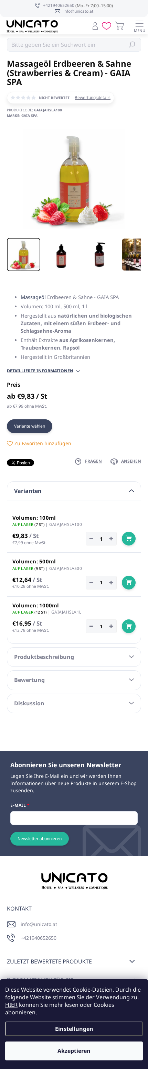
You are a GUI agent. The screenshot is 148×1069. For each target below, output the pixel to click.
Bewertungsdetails (92, 97)
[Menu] (139, 25)
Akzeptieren (74, 1051)
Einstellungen (74, 1029)
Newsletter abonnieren (40, 838)
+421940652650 (38, 938)
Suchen (132, 44)
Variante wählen (29, 426)
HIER (11, 1005)
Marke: (22, 115)
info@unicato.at (39, 924)
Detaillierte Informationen (40, 371)
